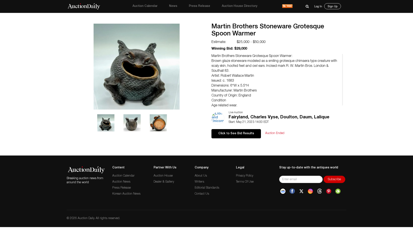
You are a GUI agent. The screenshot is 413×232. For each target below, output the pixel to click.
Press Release (199, 6)
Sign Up (332, 6)
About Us (201, 175)
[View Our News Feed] (287, 6)
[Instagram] (310, 191)
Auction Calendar (145, 6)
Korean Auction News (126, 193)
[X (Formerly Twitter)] (301, 191)
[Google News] (282, 191)
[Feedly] (338, 191)
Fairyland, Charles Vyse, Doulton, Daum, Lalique (279, 117)
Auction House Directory (239, 6)
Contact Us (202, 193)
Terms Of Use (245, 181)
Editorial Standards (207, 187)
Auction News (121, 181)
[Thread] (319, 191)
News (173, 6)
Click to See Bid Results (236, 133)
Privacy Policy (244, 175)
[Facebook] (292, 191)
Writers (199, 181)
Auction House (163, 175)
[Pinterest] (328, 191)
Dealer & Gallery (164, 181)
